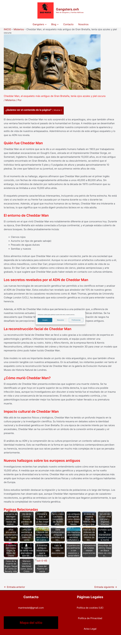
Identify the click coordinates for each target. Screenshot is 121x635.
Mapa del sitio (31, 623)
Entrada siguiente (105, 587)
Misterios (19, 29)
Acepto (44, 320)
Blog (53, 24)
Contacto (68, 24)
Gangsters (38, 24)
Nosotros (83, 24)
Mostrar (57, 110)
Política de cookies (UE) (90, 607)
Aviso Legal (90, 628)
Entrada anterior (14, 587)
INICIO (7, 29)
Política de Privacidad (90, 618)
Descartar (60, 320)
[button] (45, 24)
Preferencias (76, 320)
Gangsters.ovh (67, 9)
